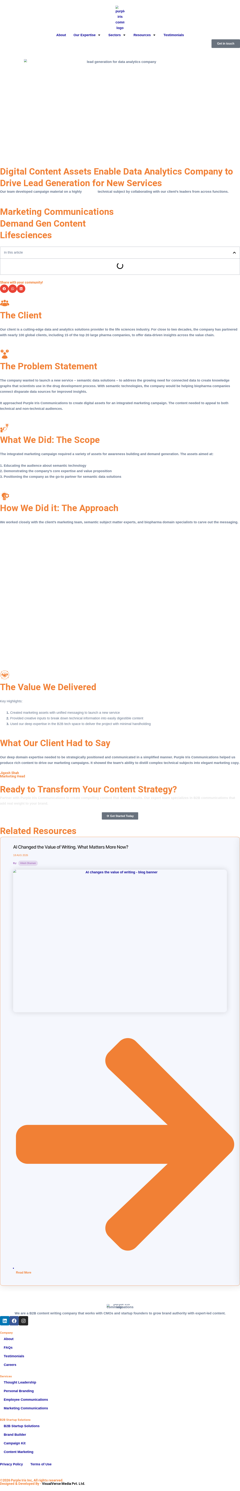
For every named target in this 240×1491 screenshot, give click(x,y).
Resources (142, 35)
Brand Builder (15, 1434)
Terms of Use (41, 1464)
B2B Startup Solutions (22, 1426)
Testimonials (174, 35)
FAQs (8, 1347)
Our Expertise (85, 35)
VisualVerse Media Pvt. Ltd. (63, 1484)
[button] (234, 252)
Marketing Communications (26, 1408)
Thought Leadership (20, 1382)
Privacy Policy (11, 1464)
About (61, 35)
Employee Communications (26, 1399)
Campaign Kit (15, 1443)
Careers (10, 1365)
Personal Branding (19, 1391)
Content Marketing (18, 1452)
